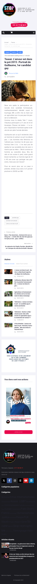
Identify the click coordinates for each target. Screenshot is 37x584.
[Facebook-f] (9, 480)
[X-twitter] (3, 480)
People (14, 52)
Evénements (16, 509)
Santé (24, 521)
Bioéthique (30, 502)
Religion (18, 522)
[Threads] (20, 480)
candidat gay (15, 217)
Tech (7, 531)
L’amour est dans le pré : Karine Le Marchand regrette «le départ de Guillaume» (23, 272)
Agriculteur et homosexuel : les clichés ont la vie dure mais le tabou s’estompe (23, 294)
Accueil (6, 42)
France (13, 42)
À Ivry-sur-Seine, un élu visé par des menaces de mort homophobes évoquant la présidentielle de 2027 (22, 556)
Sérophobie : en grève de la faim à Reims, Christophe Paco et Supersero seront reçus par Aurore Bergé (22, 546)
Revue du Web (13, 73)
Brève (2, 505)
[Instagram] (14, 480)
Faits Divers (27, 508)
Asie (8, 502)
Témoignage (20, 530)
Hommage (13, 513)
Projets (11, 522)
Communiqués (11, 505)
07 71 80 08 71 (18, 468)
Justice (5, 517)
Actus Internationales (22, 497)
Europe (8, 509)
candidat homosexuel (11, 220)
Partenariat (13, 517)
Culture (21, 505)
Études (4, 534)
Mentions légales (6, 575)
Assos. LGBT (18, 501)
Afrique (4, 502)
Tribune (11, 531)
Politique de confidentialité (21, 575)
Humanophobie (25, 513)
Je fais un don (18, 432)
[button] (34, 32)
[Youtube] (25, 480)
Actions (5, 497)
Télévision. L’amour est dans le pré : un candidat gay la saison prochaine (23, 303)
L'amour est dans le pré (12, 223)
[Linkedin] (31, 480)
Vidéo (20, 52)
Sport (10, 526)
